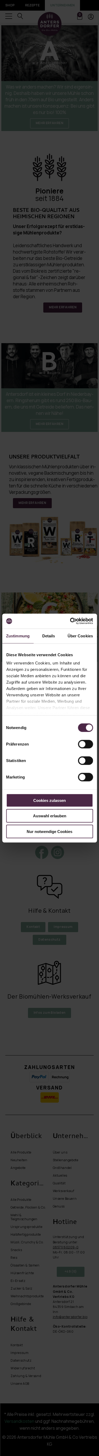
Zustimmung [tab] (18, 635)
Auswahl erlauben (49, 816)
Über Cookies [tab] (80, 635)
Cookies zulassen (49, 800)
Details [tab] (48, 635)
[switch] (85, 744)
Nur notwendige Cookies (49, 831)
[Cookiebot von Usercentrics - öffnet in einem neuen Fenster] (70, 621)
